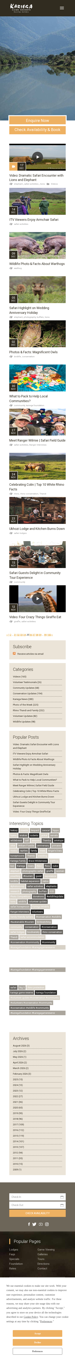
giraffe (49, 871)
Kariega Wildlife (40, 906)
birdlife (14, 881)
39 (40, 634)
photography (29, 891)
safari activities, (21, 445)
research (14, 891)
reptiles (24, 850)
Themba (47, 840)
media (13, 850)
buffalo (43, 891)
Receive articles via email (30, 654)
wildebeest (16, 840)
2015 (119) (18, 1135)
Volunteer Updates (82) (25, 716)
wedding (42, 855)
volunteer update (38, 901)
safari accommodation (32, 937)
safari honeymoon (19, 906)
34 (24, 634)
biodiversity (33, 932)
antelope (58, 840)
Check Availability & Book (37, 129)
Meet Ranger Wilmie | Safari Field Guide (37, 440)
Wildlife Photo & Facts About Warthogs (37, 264)
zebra (45, 881)
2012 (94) (18, 1152)
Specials (14, 1259)
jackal (44, 835)
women (60, 871)
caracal (46, 830)
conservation (28, 356)
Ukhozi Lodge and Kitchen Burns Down (37, 529)
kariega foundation (35, 405)
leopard (35, 830)
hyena (13, 835)
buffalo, (41, 317)
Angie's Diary (55, 850)
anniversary (43, 845)
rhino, (17, 494)
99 (45, 634)
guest (39, 876)
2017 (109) (18, 1124)
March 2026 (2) (21, 1068)
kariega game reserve (21, 992)
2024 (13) (18, 1085)
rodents (34, 835)
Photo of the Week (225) (25, 704)
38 (37, 634)
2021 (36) (18, 1102)
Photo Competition (20, 896)
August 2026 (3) (21, 1045)
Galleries (43, 1254)
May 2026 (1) (19, 1057)
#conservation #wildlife (48, 916)
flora (47, 866)
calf (27, 840)
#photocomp (17, 886)
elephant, (19, 317)
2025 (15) (18, 1079)
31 (15, 634)
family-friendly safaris (21, 916)
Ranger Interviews (37, 445)
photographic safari (32, 871)
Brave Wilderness (38, 860)
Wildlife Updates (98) (24, 721)
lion (12, 866)
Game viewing (46, 1249)
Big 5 (22, 987)
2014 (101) (18, 1141)
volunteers (37, 911)
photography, (30, 317)
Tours (41, 1259)
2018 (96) (18, 1119)
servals (54, 835)
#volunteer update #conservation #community (34, 997)
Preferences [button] (46, 1321)
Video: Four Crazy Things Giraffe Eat (35, 617)
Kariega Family (18, 860)
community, (20, 405)
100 (49, 634)
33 (21, 634)
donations (38, 896)
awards (36, 840)
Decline (37, 1342)
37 (34, 634)
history (13, 830)
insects (24, 830)
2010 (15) (18, 1164)
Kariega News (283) (23, 699)
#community (48, 942)
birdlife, (18, 356)
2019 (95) (18, 1113)
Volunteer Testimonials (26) (27, 682)
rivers (31, 866)
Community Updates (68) (26, 687)
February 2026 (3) (22, 1073)
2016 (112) (18, 1130)
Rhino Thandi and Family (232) (28, 710)
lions (42, 184)
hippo (56, 830)
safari (13, 987)
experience (50, 876)
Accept (37, 1333)
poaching (15, 876)
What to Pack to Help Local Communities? (35, 779)
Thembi (31, 855)
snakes (23, 835)
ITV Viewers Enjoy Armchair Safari (33, 220)
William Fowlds (26, 845)
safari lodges (20, 533)
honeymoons (17, 855)
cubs (55, 866)
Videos (54, 184)
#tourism (28, 876)
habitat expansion (30, 881)
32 (18, 634)
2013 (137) (18, 1147)
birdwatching (44, 922)
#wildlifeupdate (55, 896)
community (19, 582)
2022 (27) (18, 1096)
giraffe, (17, 621)
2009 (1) (17, 1169)
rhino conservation (52, 932)
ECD (52, 891)
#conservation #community (24, 942)
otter (12, 845)
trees (42, 850)
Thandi (43, 494)
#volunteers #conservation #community (31, 1002)
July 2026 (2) (19, 1051)
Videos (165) (19, 676)
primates (56, 845)
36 (30, 634)
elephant (18, 184)
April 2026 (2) (20, 1062)
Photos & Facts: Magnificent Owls (33, 352)
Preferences (37, 1351)
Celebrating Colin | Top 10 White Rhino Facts (36, 791)
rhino (39, 866)
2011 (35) (18, 1158)
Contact (42, 1268)
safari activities (31, 184)
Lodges (13, 1249)
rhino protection (35, 987)
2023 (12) (18, 1090)
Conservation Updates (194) (27, 693)
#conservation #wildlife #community (29, 1007)
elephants (51, 886)
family (34, 850)
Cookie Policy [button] (31, 1317)
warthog (18, 268)
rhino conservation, (30, 494)
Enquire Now (37, 120)
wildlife (22, 901)
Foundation (16, 1263)
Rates (12, 1268)
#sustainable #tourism (22, 922)
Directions (44, 1263)
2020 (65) (18, 1107)
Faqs (12, 1254)
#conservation (49, 927)
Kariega (21, 866)
